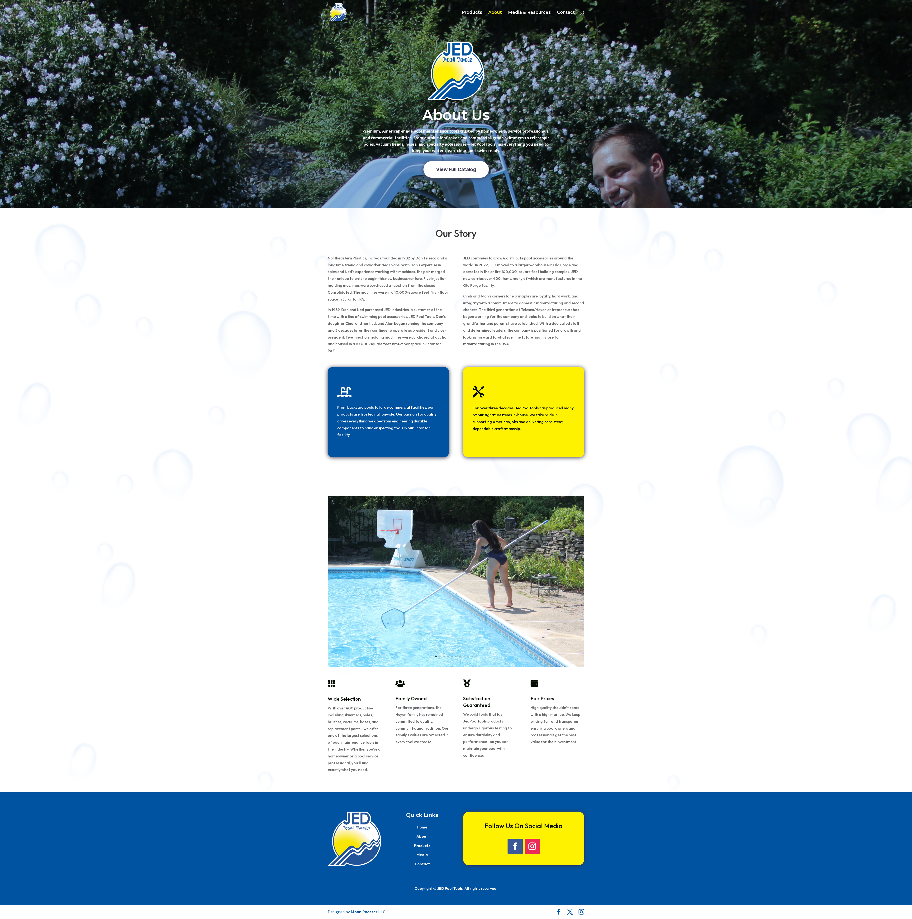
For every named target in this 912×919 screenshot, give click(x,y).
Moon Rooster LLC (368, 911)
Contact (566, 13)
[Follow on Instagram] (532, 846)
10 (472, 656)
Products (472, 13)
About (495, 13)
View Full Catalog (456, 169)
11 (476, 656)
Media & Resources (529, 13)
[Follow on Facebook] (515, 846)
